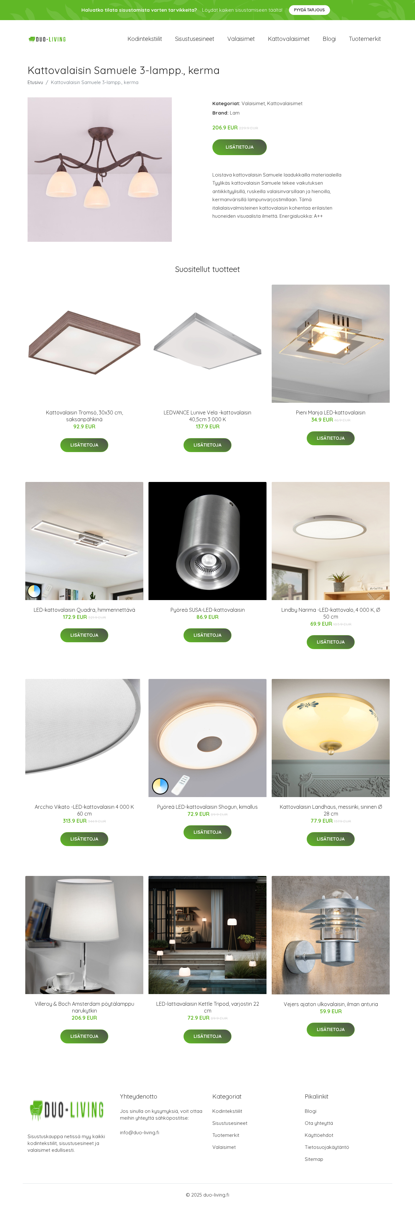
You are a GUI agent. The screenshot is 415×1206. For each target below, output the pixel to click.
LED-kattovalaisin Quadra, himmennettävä (84, 610)
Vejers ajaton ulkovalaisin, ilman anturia (331, 1004)
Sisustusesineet (194, 39)
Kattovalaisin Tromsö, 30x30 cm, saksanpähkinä (84, 416)
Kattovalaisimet (289, 39)
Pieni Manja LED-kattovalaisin (330, 412)
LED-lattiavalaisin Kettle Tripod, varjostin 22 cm (207, 1007)
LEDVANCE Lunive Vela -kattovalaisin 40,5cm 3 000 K (207, 416)
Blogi (329, 39)
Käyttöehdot (319, 1135)
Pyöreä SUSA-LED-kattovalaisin (208, 610)
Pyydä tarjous (309, 9)
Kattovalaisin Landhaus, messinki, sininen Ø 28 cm (331, 810)
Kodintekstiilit (144, 39)
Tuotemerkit (365, 39)
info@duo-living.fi (139, 1132)
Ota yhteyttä (319, 1123)
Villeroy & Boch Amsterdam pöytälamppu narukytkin (84, 1007)
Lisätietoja (240, 147)
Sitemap (314, 1159)
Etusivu (35, 82)
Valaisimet (241, 39)
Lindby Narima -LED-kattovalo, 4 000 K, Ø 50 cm (330, 613)
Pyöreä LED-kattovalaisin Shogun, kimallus (207, 807)
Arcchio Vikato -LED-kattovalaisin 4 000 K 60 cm (84, 810)
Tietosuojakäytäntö (327, 1147)
